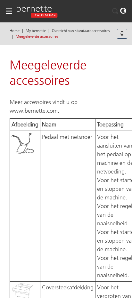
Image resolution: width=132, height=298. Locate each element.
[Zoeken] (115, 11)
